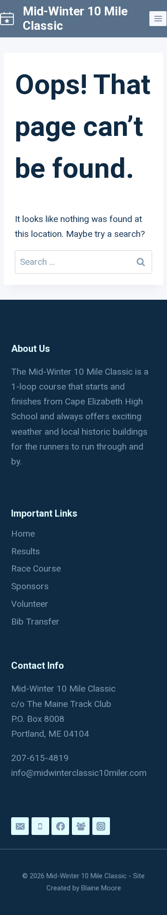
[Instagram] (101, 826)
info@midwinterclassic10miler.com (79, 772)
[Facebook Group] (81, 826)
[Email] (20, 826)
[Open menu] (158, 18)
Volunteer (29, 604)
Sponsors (30, 586)
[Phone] (40, 826)
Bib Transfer (35, 621)
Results (25, 551)
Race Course (36, 568)
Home (23, 533)
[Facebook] (60, 826)
